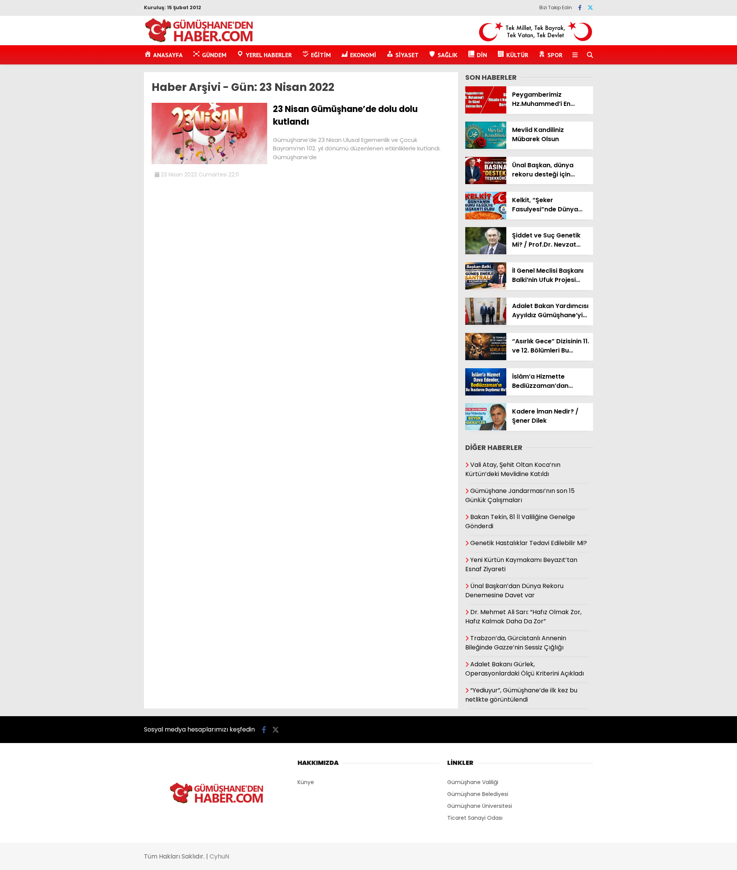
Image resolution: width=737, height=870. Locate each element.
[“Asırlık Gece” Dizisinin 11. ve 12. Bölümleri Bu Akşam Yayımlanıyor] (485, 358)
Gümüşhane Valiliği (472, 782)
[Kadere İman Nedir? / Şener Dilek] (485, 428)
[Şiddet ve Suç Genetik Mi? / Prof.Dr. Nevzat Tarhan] (485, 252)
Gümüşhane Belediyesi (477, 794)
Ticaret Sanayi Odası (474, 818)
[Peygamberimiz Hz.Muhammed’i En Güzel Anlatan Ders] (485, 111)
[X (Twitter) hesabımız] (590, 8)
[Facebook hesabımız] (580, 8)
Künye (305, 782)
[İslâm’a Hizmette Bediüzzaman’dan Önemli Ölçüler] (485, 393)
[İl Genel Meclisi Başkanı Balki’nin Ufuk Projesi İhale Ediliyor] (485, 288)
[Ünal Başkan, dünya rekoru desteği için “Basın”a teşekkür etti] (485, 182)
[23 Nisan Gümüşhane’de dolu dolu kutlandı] (209, 162)
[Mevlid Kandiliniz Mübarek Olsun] (485, 147)
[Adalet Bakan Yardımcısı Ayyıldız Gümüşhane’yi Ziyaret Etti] (485, 323)
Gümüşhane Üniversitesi (479, 806)
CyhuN (219, 856)
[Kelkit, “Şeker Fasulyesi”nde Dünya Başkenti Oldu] (485, 217)
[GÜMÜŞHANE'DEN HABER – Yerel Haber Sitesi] (199, 41)
